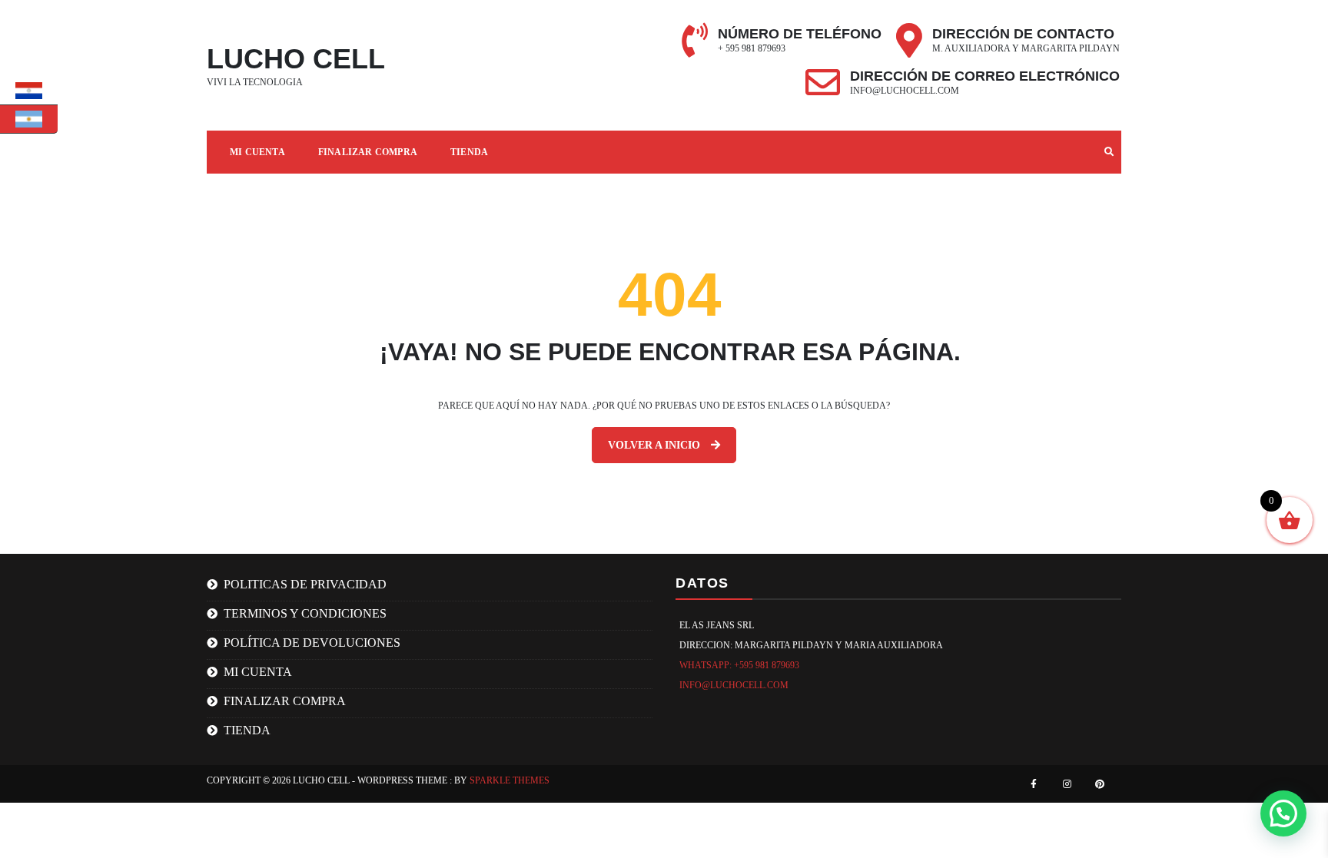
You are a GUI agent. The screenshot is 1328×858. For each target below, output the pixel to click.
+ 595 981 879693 (751, 48)
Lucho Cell (296, 59)
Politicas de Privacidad (305, 584)
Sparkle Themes (509, 780)
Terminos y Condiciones (305, 613)
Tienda (469, 152)
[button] (1283, 813)
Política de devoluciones (312, 642)
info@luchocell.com (904, 90)
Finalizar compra (367, 152)
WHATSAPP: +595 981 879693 (739, 665)
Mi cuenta (257, 152)
